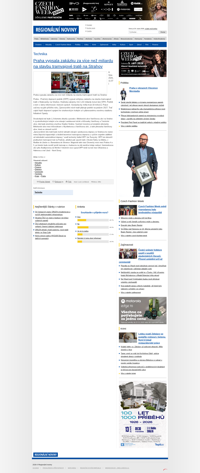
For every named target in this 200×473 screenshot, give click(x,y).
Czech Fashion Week (63, 45)
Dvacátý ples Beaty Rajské (131, 225)
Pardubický (148, 39)
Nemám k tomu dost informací (89, 238)
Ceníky (89, 31)
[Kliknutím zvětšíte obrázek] (70, 93)
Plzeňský (80, 39)
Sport (131, 45)
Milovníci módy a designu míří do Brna (136, 218)
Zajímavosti (104, 45)
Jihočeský (88, 39)
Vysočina (97, 39)
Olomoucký (138, 39)
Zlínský (116, 39)
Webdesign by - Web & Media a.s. (117, 468)
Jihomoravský (107, 39)
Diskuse (58, 182)
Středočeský (44, 39)
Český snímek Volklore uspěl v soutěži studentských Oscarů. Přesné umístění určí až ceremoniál (140, 256)
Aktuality (48, 45)
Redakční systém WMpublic (90, 468)
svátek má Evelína (151, 28)
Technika (38, 174)
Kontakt (89, 25)
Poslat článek (44, 182)
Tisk (69, 182)
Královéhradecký (159, 39)
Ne (78, 224)
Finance (155, 45)
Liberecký (54, 39)
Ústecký (62, 39)
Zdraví (139, 45)
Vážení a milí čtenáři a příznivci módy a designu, (140, 222)
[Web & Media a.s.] (165, 470)
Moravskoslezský (127, 39)
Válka (86, 45)
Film (146, 45)
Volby (114, 45)
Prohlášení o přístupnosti (53, 468)
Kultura (122, 45)
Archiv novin (91, 28)
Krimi (94, 45)
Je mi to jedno (82, 231)
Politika (77, 45)
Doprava (38, 169)
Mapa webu (72, 468)
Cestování (39, 172)
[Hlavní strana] (56, 35)
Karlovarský (71, 39)
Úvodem (38, 45)
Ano (78, 217)
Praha (36, 39)
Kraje (37, 176)
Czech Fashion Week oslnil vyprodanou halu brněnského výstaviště (152, 209)
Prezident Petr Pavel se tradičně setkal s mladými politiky (144, 122)
